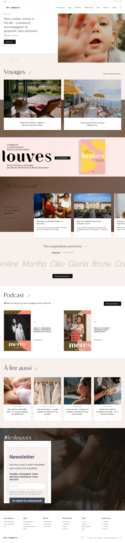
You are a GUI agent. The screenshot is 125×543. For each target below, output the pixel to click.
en (6, 1)
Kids (98, 7)
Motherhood (89, 7)
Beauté (45, 518)
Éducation (84, 524)
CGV (120, 538)
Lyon (5, 526)
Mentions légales (98, 538)
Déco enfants (26, 524)
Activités (84, 521)
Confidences (65, 524)
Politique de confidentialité (110, 538)
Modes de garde (86, 526)
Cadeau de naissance (28, 521)
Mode (24, 529)
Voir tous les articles (9, 218)
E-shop (114, 7)
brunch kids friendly (9, 524)
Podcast (106, 7)
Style (69, 7)
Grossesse (65, 529)
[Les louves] (13, 8)
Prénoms (64, 526)
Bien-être (78, 7)
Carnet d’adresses (47, 521)
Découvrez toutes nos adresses (111, 73)
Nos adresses (60, 7)
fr (4, 1)
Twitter (120, 1)
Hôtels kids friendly (9, 521)
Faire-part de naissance (29, 526)
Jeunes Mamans (66, 521)
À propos (90, 538)
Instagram (115, 1)
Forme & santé (47, 526)
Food (83, 529)
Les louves (11, 538)
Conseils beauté (47, 524)
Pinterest (118, 1)
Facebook (113, 1)
